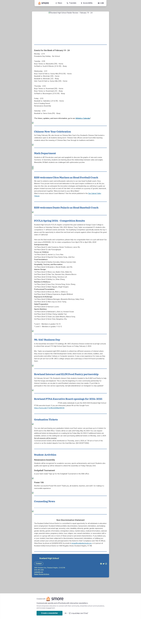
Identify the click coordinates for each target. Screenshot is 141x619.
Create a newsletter (49, 613)
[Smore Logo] (43, 3)
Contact (39, 563)
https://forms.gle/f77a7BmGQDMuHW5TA (49, 408)
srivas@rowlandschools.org (81, 543)
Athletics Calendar (83, 118)
